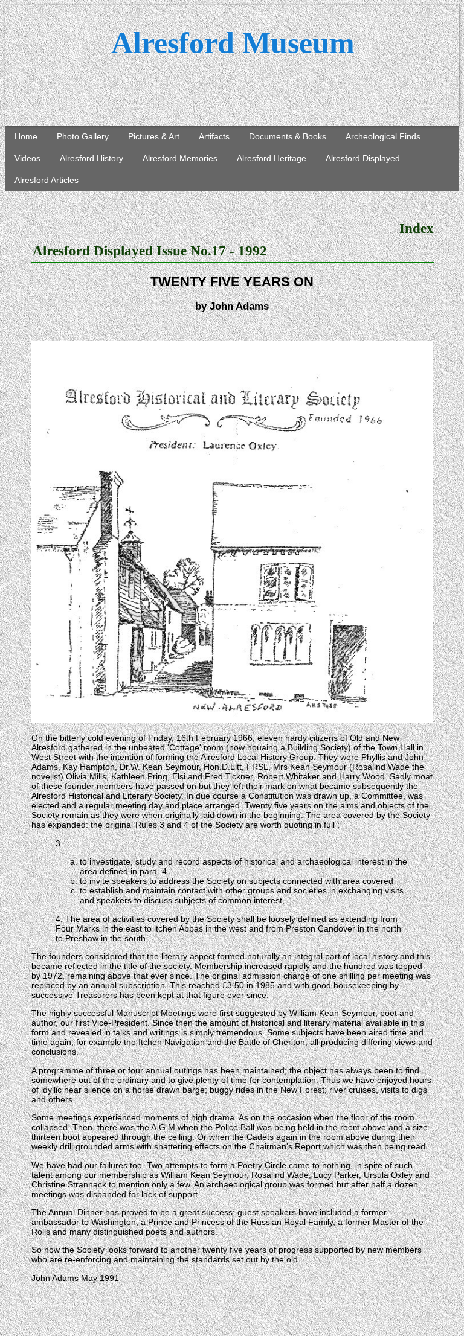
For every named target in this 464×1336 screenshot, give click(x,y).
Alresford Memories (180, 158)
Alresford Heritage (271, 158)
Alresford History (91, 158)
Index (416, 228)
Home (25, 136)
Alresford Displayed (363, 158)
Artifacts (214, 136)
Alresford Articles (46, 180)
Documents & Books (287, 136)
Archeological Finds (383, 136)
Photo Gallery (83, 136)
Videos (27, 158)
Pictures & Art (153, 136)
